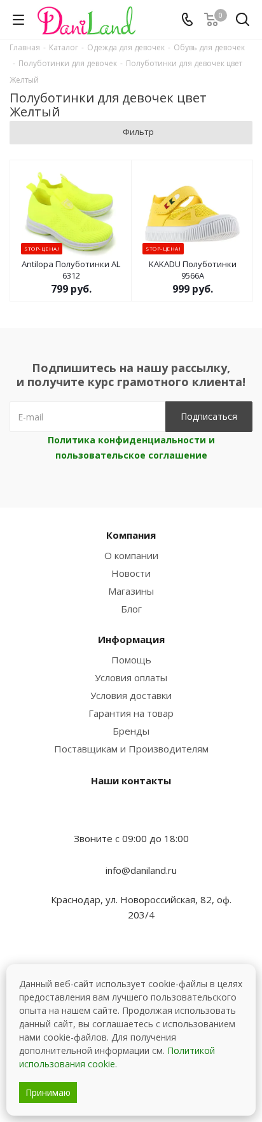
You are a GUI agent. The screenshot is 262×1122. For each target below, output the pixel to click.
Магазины (131, 591)
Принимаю (48, 1092)
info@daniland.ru (141, 870)
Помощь (131, 659)
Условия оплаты (131, 677)
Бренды (131, 730)
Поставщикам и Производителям (131, 748)
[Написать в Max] (131, 813)
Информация (131, 639)
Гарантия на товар (131, 713)
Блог (131, 608)
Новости (131, 573)
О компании (131, 555)
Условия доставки (131, 695)
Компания (131, 535)
